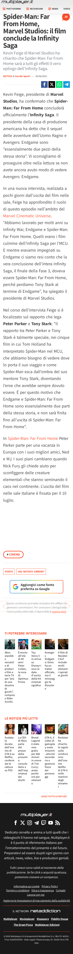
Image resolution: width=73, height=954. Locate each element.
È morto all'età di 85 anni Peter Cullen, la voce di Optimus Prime (23, 667)
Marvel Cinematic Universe (27, 215)
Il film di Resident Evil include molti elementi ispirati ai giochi (63, 664)
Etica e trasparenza (43, 890)
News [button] (55, 8)
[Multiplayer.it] (17, 2)
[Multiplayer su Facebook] (15, 822)
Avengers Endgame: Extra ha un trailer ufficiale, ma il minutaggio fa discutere (50, 670)
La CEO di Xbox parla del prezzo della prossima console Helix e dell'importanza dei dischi (23, 759)
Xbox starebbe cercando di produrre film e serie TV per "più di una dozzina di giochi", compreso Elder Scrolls (10, 677)
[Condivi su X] (51, 84)
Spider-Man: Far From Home (33, 438)
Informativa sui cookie (27, 886)
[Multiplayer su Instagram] (29, 822)
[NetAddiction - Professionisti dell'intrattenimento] (45, 911)
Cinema (13, 554)
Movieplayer (27, 919)
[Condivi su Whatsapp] (59, 84)
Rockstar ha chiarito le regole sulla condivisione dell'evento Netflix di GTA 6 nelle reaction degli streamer (63, 762)
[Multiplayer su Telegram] (36, 822)
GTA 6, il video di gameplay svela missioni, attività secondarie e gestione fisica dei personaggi (50, 757)
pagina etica (59, 611)
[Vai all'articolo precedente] (69, 606)
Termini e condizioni (17, 890)
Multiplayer (11, 919)
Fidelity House (59, 919)
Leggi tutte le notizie (54, 796)
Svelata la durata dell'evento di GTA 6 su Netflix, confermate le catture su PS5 (10, 754)
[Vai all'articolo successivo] (4, 606)
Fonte (9, 571)
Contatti (60, 890)
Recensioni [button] (36, 8)
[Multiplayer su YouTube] (50, 822)
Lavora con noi (35, 894)
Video (66, 8)
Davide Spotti (23, 76)
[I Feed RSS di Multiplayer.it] (57, 822)
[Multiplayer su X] (22, 822)
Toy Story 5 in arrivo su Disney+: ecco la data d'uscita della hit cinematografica (36, 669)
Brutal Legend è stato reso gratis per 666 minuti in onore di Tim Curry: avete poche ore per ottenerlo (36, 760)
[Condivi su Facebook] (44, 84)
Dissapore (43, 919)
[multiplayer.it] (36, 815)
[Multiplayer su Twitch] (43, 822)
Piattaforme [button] (13, 8)
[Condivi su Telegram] (66, 84)
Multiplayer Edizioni (47, 924)
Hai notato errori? (31, 571)
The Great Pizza (23, 924)
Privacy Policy (50, 886)
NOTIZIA (7, 76)
